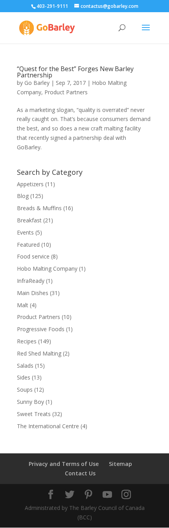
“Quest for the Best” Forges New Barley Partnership (75, 71)
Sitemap (120, 464)
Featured (28, 244)
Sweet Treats (34, 414)
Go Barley (37, 82)
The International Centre (48, 426)
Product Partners (66, 92)
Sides (23, 377)
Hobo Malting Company (47, 268)
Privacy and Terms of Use (64, 464)
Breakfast (29, 220)
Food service (33, 256)
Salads (25, 365)
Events (25, 232)
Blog (23, 196)
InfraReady (30, 280)
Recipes (27, 341)
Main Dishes (32, 293)
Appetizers (30, 184)
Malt (22, 305)
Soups (25, 389)
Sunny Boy (30, 401)
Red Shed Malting (39, 353)
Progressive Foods (40, 329)
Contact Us (80, 473)
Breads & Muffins (39, 208)
